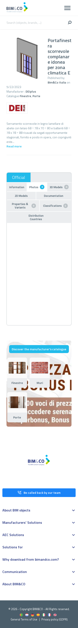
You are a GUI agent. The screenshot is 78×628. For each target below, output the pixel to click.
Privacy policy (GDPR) (54, 619)
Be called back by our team (42, 492)
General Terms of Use (24, 619)
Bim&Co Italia (57, 82)
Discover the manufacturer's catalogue (39, 349)
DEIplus (31, 91)
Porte (36, 96)
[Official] (19, 177)
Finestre (25, 96)
